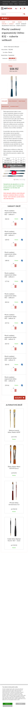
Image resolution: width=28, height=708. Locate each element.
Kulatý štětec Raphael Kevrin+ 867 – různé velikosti (14, 540)
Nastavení (20, 703)
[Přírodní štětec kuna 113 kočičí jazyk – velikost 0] (14, 491)
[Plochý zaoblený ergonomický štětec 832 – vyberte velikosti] (14, 86)
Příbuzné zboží (5, 106)
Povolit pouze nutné (8, 705)
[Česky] (15, 8)
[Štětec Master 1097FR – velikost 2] (14, 454)
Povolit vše (7, 703)
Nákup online (22, 101)
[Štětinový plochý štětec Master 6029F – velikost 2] (14, 418)
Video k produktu (13, 101)
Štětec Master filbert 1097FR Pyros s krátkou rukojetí (14, 468)
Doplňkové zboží (14, 106)
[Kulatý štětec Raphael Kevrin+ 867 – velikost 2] (14, 527)
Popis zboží (4, 101)
